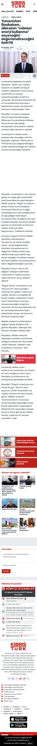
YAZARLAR (7, 709)
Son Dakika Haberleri (11, 699)
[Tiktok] (24, 678)
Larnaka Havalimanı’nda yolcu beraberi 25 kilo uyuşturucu (27, 511)
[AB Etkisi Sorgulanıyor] (27, 523)
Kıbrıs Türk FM (8, 11)
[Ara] (35, 4)
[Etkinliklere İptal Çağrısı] (27, 480)
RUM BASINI (17, 711)
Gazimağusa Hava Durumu (13, 687)
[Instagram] (16, 678)
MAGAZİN (16, 707)
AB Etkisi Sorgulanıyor (24, 529)
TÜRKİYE (17, 709)
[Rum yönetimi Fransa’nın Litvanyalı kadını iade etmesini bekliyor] (10, 523)
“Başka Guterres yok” (9, 509)
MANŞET (19, 11)
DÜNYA (26, 709)
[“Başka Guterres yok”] (10, 503)
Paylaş (6, 75)
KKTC (28, 11)
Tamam (30, 743)
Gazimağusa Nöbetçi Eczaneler (15, 685)
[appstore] (18, 719)
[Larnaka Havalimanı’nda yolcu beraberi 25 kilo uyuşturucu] (27, 503)
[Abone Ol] (34, 76)
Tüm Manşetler (9, 696)
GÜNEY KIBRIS (16, 17)
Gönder (6, 571)
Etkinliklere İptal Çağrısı (25, 487)
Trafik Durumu (9, 692)
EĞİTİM (19, 714)
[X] (12, 678)
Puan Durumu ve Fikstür (13, 694)
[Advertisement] (18, 171)
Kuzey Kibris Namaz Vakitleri (14, 689)
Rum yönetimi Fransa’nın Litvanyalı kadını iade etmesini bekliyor (9, 531)
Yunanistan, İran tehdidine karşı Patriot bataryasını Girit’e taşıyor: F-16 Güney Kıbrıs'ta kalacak (9, 490)
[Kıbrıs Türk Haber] (18, 4)
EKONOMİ (6, 711)
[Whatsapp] (28, 678)
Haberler (5, 17)
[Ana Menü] (2, 4)
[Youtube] (20, 678)
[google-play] (18, 725)
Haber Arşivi (8, 701)
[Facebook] (9, 678)
